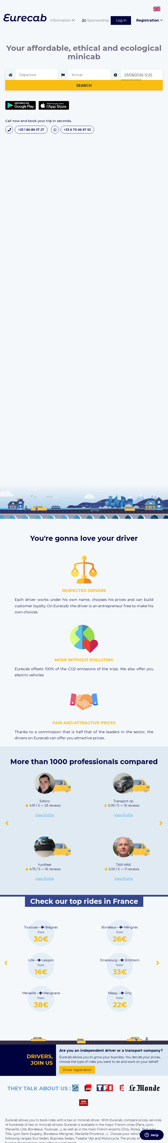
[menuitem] (61, 15)
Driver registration (77, 1070)
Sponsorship (97, 20)
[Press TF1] (107, 1088)
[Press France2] (123, 1088)
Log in (121, 20)
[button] (7, 823)
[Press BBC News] (84, 1103)
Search (84, 85)
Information (61, 20)
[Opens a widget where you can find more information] (152, 1135)
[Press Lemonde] (144, 1088)
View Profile (44, 815)
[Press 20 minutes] (77, 1088)
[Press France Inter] (89, 1088)
